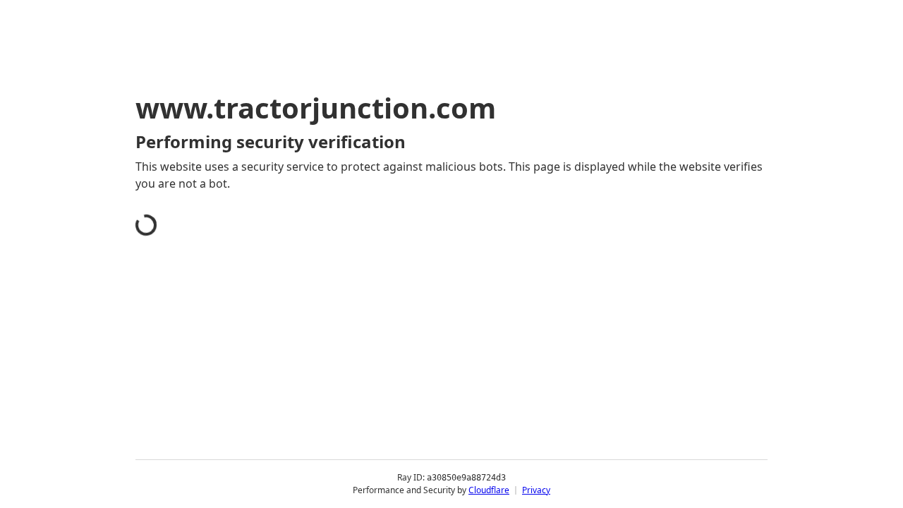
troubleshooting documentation (637, 416)
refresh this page (419, 393)
